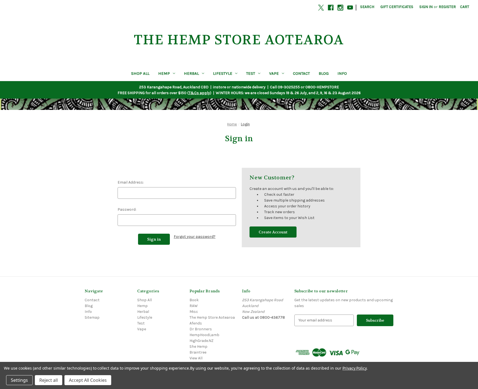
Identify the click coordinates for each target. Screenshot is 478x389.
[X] (321, 8)
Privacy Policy (354, 368)
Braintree (197, 352)
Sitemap (92, 317)
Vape (274, 73)
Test (250, 73)
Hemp (164, 73)
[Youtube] (350, 8)
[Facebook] (331, 8)
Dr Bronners (200, 329)
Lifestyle (222, 73)
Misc (193, 311)
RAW (193, 305)
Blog (324, 73)
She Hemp (198, 346)
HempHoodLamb (204, 335)
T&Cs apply (199, 93)
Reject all (48, 380)
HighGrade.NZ (201, 340)
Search (367, 6)
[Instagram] (340, 8)
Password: (127, 209)
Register (447, 6)
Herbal (191, 73)
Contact (301, 73)
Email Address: (131, 182)
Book (194, 300)
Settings (19, 380)
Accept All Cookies (88, 380)
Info (342, 73)
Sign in (426, 6)
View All (195, 358)
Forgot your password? (194, 236)
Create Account (273, 232)
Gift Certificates (396, 6)
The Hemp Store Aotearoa (212, 317)
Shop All (140, 73)
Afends (195, 323)
